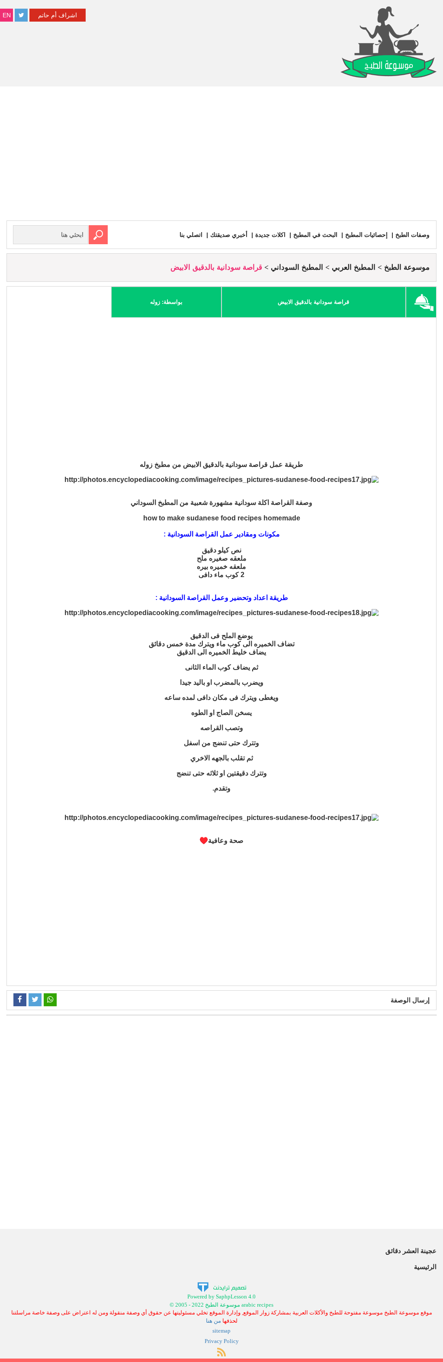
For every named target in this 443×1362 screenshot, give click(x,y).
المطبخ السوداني (297, 267)
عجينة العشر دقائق (411, 1250)
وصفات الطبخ (412, 234)
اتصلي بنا (191, 234)
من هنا (213, 1320)
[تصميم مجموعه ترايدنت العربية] (221, 1287)
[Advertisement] (221, 155)
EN (7, 15)
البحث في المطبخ (315, 234)
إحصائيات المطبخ (366, 234)
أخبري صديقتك (228, 234)
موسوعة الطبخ (407, 267)
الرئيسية (425, 1266)
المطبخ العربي (354, 267)
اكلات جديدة (270, 234)
